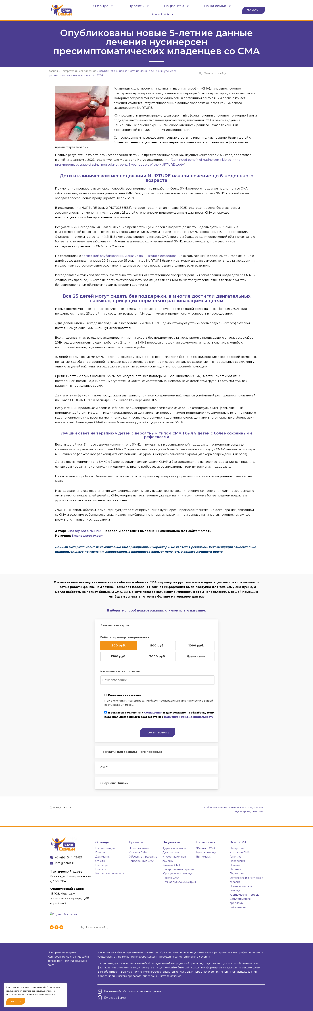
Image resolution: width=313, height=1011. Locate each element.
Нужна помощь (206, 852)
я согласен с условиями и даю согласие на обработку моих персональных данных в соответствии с (159, 714)
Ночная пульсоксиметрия (179, 882)
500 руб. (157, 645)
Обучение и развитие (143, 856)
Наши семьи (215, 6)
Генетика (235, 856)
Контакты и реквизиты (109, 873)
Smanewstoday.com (87, 535)
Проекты (136, 6)
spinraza (223, 807)
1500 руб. (118, 656)
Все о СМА (159, 14)
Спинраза (257, 811)
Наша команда (105, 848)
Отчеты (100, 861)
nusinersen (210, 807)
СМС (104, 767)
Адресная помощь (174, 848)
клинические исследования (246, 807)
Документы (102, 856)
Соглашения (153, 712)
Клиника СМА (138, 852)
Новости (101, 869)
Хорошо (16, 1001)
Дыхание (235, 865)
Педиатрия (237, 873)
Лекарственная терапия (178, 869)
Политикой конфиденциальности (189, 717)
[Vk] (52, 927)
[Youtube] (61, 927)
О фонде (100, 6)
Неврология (237, 861)
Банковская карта (114, 625)
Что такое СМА (240, 852)
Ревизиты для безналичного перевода (131, 752)
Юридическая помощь (177, 873)
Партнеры (101, 865)
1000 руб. (196, 645)
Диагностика (170, 852)
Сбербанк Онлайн (114, 783)
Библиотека (238, 907)
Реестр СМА (170, 877)
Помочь (100, 852)
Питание (235, 869)
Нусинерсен (242, 811)
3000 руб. (157, 656)
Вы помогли (204, 856)
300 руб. (118, 645)
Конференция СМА (141, 861)
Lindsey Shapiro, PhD (84, 531)
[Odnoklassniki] (57, 927)
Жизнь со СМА (205, 848)
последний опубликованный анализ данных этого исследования (132, 256)
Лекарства (237, 848)
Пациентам (174, 6)
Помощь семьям (139, 848)
